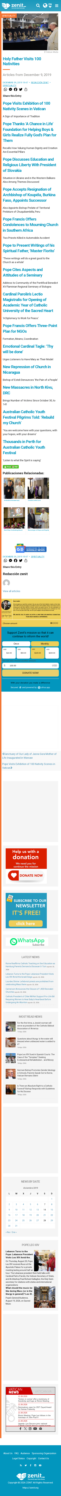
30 (9, 1226)
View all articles (11, 591)
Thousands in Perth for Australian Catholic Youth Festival (24, 447)
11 (23, 1210)
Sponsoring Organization (44, 1453)
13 (37, 1210)
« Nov (8, 1232)
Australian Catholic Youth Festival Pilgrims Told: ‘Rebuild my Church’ (28, 417)
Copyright (31, 1458)
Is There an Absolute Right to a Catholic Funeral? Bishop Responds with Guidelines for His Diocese (36, 1088)
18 (23, 1215)
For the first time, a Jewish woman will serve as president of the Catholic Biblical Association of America (35, 1026)
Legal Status (18, 1458)
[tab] (18, 1390)
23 (9, 1220)
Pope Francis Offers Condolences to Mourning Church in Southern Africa (30, 225)
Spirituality (8, 16)
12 (30, 1210)
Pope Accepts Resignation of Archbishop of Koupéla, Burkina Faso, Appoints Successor (29, 195)
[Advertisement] (30, 730)
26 (30, 1220)
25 (23, 1220)
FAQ (16, 1453)
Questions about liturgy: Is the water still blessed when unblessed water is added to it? (36, 1041)
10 (16, 1210)
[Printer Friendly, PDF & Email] (11, 466)
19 (30, 1215)
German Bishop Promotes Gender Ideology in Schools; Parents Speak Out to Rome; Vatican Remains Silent (36, 1073)
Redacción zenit (40, 82)
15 (52, 1210)
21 (45, 1215)
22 (52, 1215)
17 (16, 1215)
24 (16, 1220)
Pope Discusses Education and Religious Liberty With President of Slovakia (29, 165)
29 (52, 1220)
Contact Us (43, 1458)
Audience (25, 1453)
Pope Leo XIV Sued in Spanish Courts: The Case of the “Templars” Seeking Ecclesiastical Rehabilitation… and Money (36, 1057)
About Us (7, 1453)
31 (16, 1226)
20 (37, 1215)
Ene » (14, 1232)
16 (9, 1215)
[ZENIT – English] (17, 5)
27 (37, 1220)
